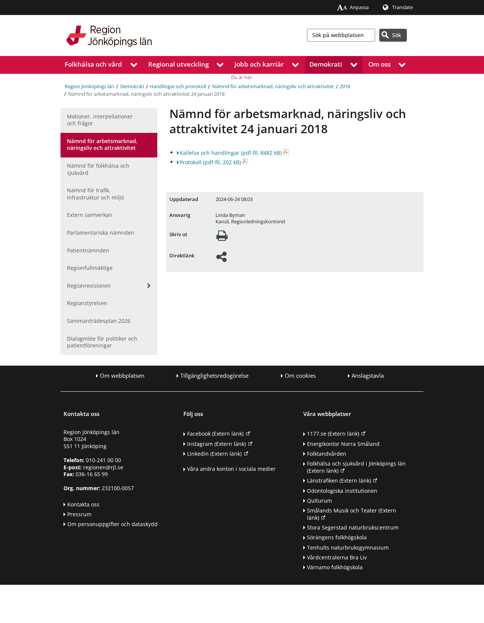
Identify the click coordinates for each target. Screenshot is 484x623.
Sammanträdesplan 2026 (98, 320)
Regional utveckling (178, 64)
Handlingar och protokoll (178, 86)
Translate (402, 7)
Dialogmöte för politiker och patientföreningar (102, 342)
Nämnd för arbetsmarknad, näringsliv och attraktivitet (273, 86)
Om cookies (300, 376)
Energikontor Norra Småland (343, 443)
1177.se (333, 433)
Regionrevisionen (89, 285)
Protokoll (210, 162)
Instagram (216, 443)
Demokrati (325, 64)
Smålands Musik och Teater (351, 514)
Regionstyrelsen (87, 303)
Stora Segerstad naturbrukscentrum (353, 527)
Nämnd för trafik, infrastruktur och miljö (95, 194)
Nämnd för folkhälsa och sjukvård (98, 169)
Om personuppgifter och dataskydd (112, 524)
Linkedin (214, 453)
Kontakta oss (83, 504)
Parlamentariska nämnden (100, 232)
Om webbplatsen (122, 376)
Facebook (215, 433)
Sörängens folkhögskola (337, 537)
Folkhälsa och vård (93, 64)
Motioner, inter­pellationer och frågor (100, 120)
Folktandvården (326, 453)
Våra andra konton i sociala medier (231, 468)
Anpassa (359, 7)
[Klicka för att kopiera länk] (221, 259)
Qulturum (319, 500)
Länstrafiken (339, 480)
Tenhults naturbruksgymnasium (348, 547)
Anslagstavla (368, 376)
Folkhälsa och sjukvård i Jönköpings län (356, 467)
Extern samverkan (89, 214)
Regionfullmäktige (90, 267)
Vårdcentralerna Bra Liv (337, 557)
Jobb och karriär (259, 64)
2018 (345, 86)
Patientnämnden (88, 250)
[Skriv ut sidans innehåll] (222, 237)
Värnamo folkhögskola (335, 567)
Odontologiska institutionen (342, 490)
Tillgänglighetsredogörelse (214, 376)
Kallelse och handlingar (231, 152)
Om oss (379, 64)
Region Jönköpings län (89, 86)
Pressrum (79, 514)
